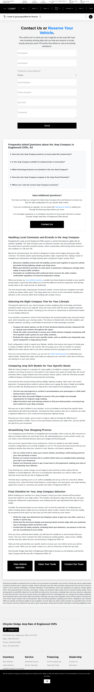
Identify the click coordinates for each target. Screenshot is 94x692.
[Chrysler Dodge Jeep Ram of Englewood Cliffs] (9, 8)
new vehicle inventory (34, 280)
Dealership (75, 657)
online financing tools (59, 354)
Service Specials (31, 665)
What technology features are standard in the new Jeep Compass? (40, 169)
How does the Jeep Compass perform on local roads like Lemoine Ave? (42, 154)
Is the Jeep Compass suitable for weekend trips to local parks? (38, 162)
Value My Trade (53, 665)
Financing (53, 657)
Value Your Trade (47, 564)
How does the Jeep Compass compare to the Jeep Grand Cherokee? (40, 177)
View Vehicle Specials (20, 566)
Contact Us (47, 224)
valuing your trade (62, 207)
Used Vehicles (8, 665)
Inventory (8, 657)
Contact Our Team (74, 564)
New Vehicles (8, 662)
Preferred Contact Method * (29, 71)
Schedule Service (31, 662)
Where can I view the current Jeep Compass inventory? (35, 185)
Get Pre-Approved (54, 662)
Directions (73, 665)
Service (29, 657)
